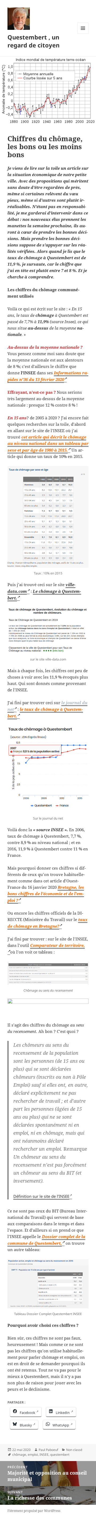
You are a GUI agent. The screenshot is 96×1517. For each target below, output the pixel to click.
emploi (33, 1454)
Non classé (74, 1449)
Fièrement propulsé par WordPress (33, 1510)
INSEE (44, 1454)
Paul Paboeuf (48, 1449)
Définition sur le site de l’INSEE (41, 1196)
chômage (19, 1454)
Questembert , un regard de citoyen (33, 41)
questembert (59, 1454)
